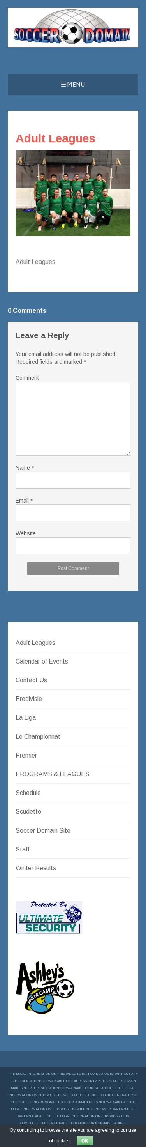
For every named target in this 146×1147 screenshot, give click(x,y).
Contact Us (31, 680)
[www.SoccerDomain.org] (73, 45)
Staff (23, 849)
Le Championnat (38, 736)
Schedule (28, 792)
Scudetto (28, 811)
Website (26, 533)
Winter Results (36, 868)
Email (24, 500)
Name (25, 468)
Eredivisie (29, 699)
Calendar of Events (42, 661)
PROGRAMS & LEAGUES (53, 774)
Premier (26, 755)
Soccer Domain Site (43, 830)
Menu (75, 85)
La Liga (26, 717)
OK (84, 1140)
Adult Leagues (35, 642)
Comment (27, 378)
